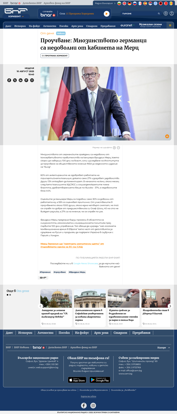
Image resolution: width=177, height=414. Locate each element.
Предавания (141, 333)
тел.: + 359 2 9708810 (130, 364)
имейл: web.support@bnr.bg (43, 367)
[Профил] (171, 13)
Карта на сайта (88, 396)
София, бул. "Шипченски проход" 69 (138, 361)
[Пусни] (106, 14)
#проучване (60, 272)
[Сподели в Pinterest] (26, 80)
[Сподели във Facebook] (9, 80)
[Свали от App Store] (77, 380)
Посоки (64, 333)
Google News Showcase (85, 263)
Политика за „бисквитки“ (123, 390)
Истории (25, 333)
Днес (9, 333)
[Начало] (16, 11)
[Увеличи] (114, 147)
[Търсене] (159, 13)
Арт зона (101, 333)
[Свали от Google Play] (99, 380)
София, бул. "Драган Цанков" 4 (42, 361)
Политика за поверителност (94, 390)
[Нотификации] (166, 13)
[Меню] (170, 25)
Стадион (120, 333)
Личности (45, 333)
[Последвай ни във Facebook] (84, 405)
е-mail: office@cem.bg (130, 370)
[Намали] (118, 147)
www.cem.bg (125, 373)
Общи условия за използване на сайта (58, 390)
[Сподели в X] (15, 80)
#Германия (45, 272)
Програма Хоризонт (56, 56)
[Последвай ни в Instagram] (93, 405)
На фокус (82, 333)
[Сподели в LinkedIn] (21, 80)
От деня (47, 33)
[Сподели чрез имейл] (32, 80)
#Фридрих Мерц (77, 272)
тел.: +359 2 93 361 (48, 364)
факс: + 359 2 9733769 (130, 367)
